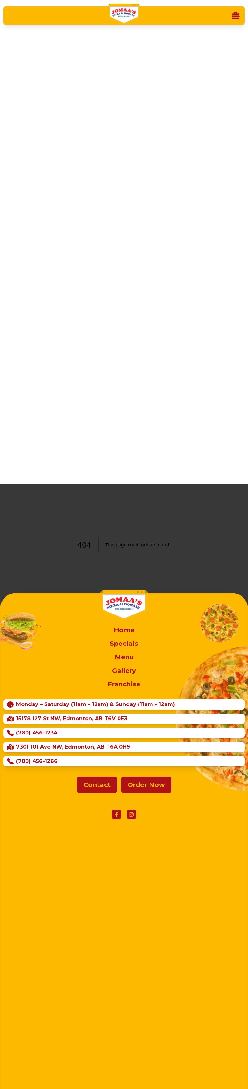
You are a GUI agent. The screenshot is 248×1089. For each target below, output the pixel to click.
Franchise (124, 684)
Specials (124, 643)
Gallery (124, 670)
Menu (124, 657)
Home (124, 630)
